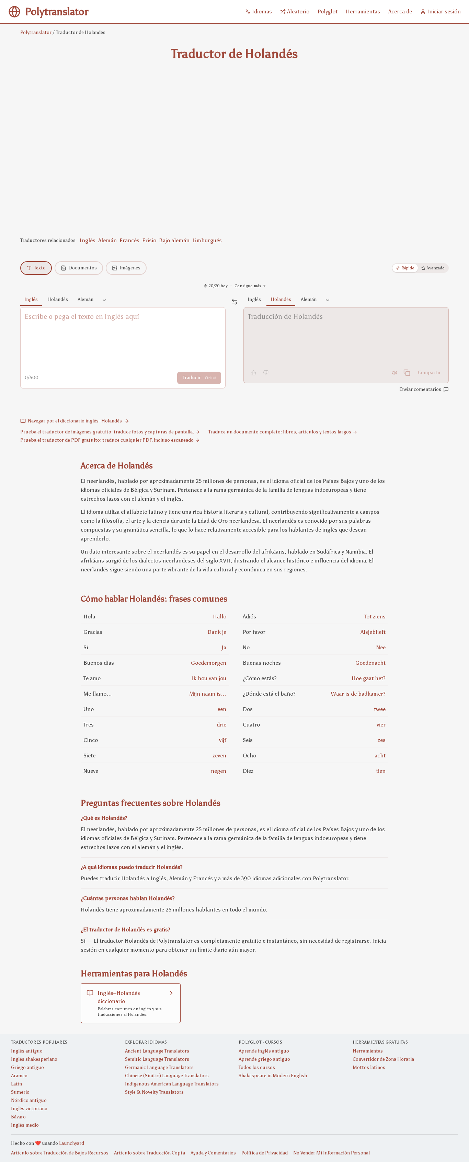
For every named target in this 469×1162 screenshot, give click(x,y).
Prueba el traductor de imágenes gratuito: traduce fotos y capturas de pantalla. (107, 432)
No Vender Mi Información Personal (331, 1153)
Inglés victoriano (29, 1109)
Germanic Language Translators (159, 1067)
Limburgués (207, 240)
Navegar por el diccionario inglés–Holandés (75, 421)
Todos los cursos (257, 1067)
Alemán (107, 240)
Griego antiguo (27, 1067)
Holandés (57, 299)
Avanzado (436, 268)
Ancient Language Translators (157, 1051)
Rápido (407, 268)
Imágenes (129, 268)
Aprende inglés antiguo (264, 1051)
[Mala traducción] (265, 372)
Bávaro (18, 1117)
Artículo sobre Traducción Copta (149, 1153)
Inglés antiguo (27, 1051)
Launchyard (71, 1143)
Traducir (199, 378)
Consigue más (248, 285)
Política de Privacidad (264, 1153)
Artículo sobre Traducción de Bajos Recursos (59, 1153)
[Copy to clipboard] (407, 373)
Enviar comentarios (420, 389)
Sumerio (20, 1092)
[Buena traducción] (253, 372)
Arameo (19, 1076)
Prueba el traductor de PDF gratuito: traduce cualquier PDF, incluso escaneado (107, 440)
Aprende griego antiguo (264, 1059)
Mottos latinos (369, 1067)
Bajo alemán (174, 240)
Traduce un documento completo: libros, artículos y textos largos (279, 432)
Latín (16, 1084)
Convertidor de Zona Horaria (383, 1059)
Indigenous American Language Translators (172, 1084)
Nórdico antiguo (29, 1100)
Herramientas (368, 1051)
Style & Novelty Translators (154, 1092)
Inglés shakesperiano (34, 1059)
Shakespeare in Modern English (273, 1076)
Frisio (149, 240)
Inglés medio (25, 1125)
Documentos (82, 268)
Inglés (87, 240)
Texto (40, 268)
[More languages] (104, 300)
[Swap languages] (234, 301)
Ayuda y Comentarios (213, 1153)
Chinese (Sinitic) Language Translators (167, 1076)
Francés (129, 240)
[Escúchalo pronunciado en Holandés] (394, 372)
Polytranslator (36, 32)
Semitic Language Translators (157, 1059)
